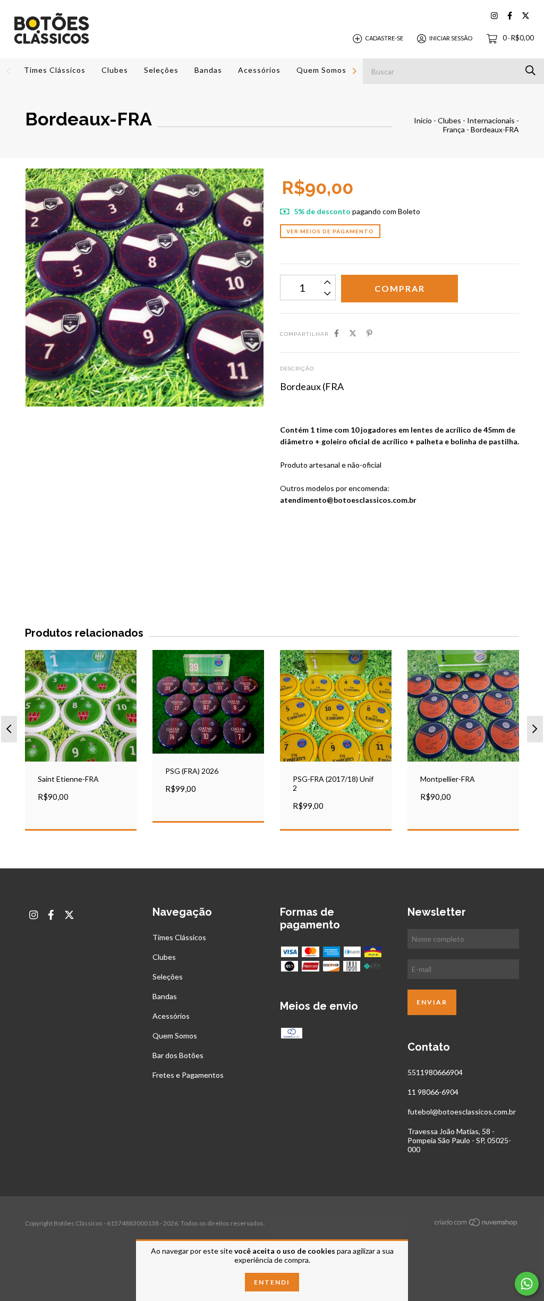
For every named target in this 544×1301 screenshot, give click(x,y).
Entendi (272, 1282)
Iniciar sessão (450, 38)
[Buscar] (530, 70)
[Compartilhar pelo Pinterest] (369, 333)
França (454, 129)
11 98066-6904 (432, 1091)
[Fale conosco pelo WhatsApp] (527, 1284)
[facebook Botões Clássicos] (509, 15)
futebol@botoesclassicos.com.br (461, 1111)
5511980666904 (435, 1072)
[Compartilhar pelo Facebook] (336, 333)
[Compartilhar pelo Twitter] (353, 333)
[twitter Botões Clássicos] (525, 15)
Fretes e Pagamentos (188, 1074)
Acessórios (259, 69)
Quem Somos (321, 69)
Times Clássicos (55, 69)
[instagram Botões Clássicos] (494, 15)
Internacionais (491, 120)
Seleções (161, 69)
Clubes (114, 69)
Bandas (208, 69)
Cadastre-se (384, 38)
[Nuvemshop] (476, 1224)
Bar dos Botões (177, 1055)
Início (423, 120)
